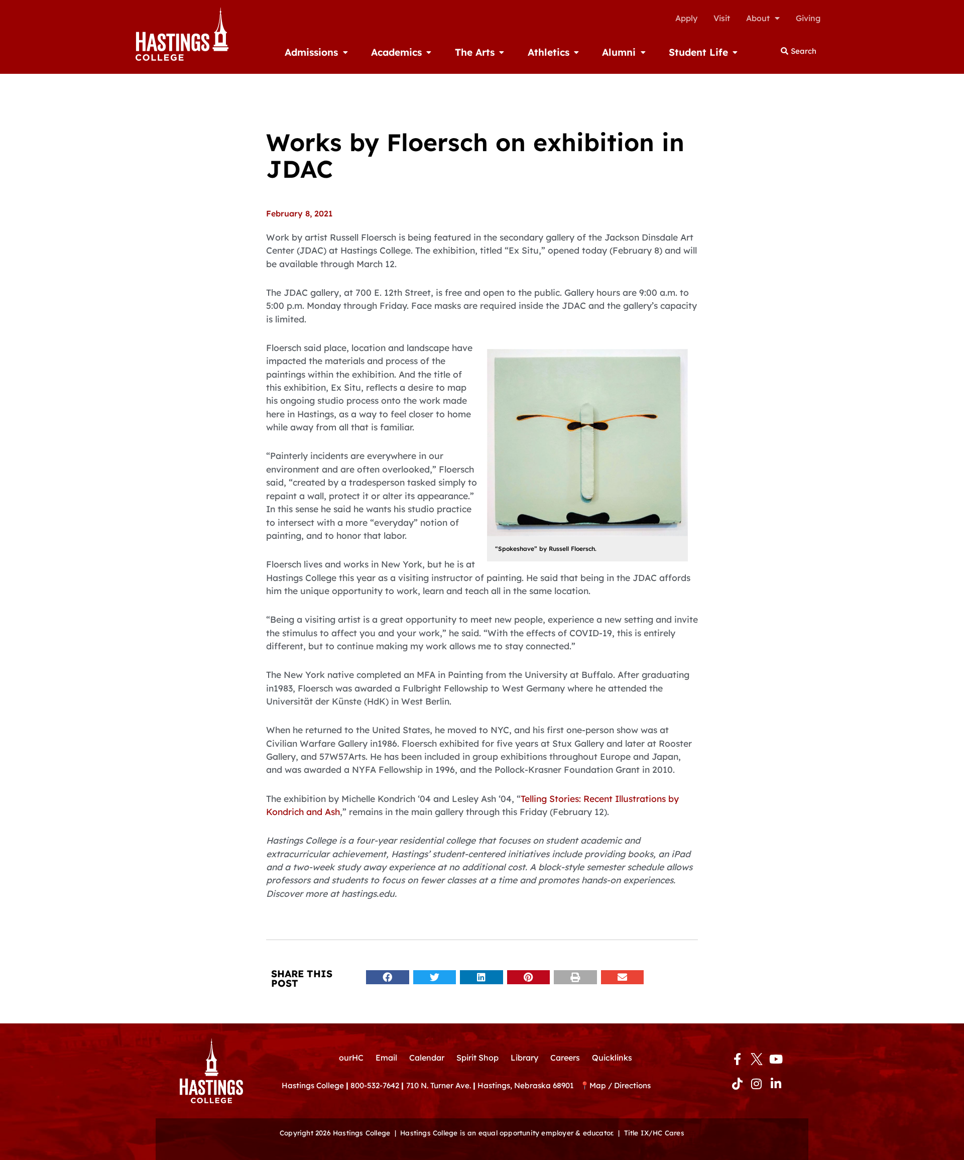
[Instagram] (756, 1083)
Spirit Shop (477, 1058)
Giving (808, 18)
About (758, 18)
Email (386, 1058)
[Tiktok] (737, 1083)
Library (524, 1058)
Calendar (426, 1058)
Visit (721, 18)
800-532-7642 (374, 1085)
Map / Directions (620, 1085)
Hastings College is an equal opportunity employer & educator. (507, 1132)
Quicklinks (612, 1058)
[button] (387, 977)
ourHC (351, 1058)
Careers (565, 1058)
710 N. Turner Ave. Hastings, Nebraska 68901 (493, 1085)
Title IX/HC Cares (654, 1132)
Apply (686, 18)
